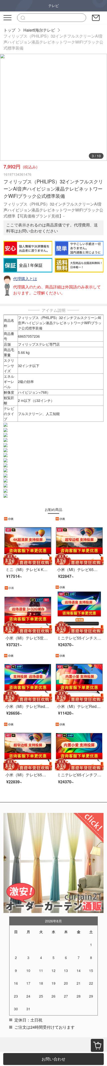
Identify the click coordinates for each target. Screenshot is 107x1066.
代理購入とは (25, 278)
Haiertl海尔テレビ (39, 30)
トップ (9, 30)
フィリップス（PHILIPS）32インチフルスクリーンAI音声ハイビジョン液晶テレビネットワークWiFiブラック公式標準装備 (53, 42)
